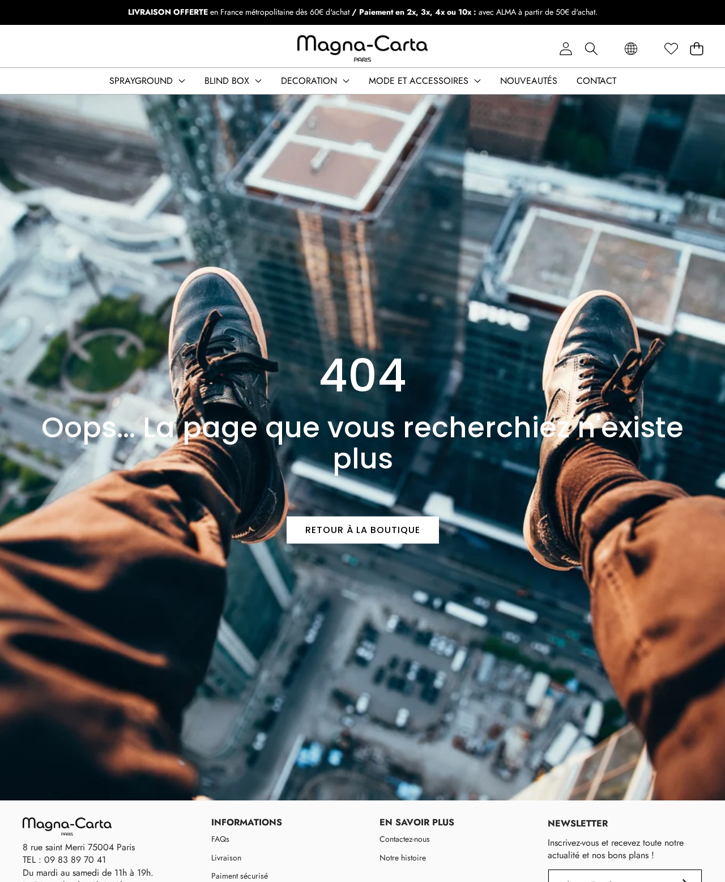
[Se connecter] (565, 49)
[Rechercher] (591, 49)
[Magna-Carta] (362, 49)
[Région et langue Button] (631, 49)
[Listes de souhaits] (671, 49)
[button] (696, 49)
